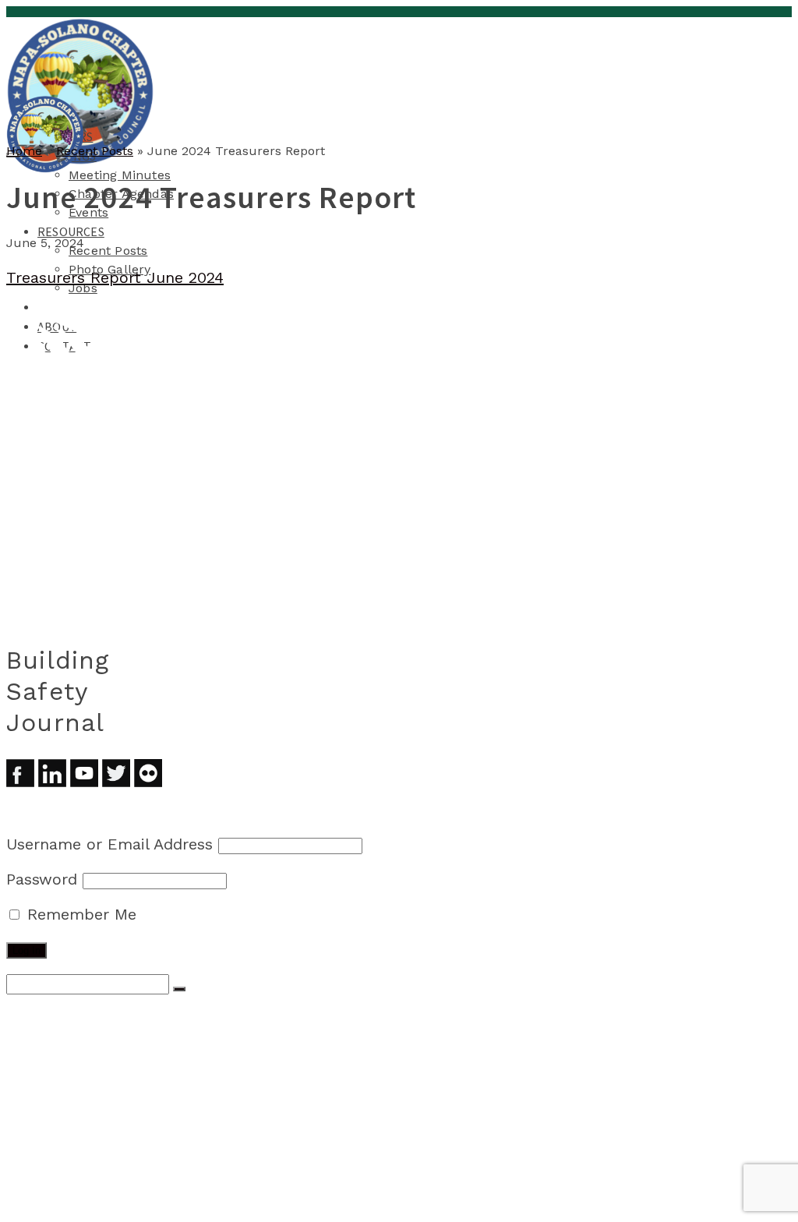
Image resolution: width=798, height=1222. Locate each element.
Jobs (83, 288)
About (57, 1186)
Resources (70, 231)
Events (90, 1092)
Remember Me (79, 914)
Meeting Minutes (120, 175)
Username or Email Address (109, 844)
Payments (67, 1170)
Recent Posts (108, 250)
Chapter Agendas (123, 1077)
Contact (64, 1202)
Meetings (67, 1046)
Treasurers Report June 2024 (115, 277)
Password (41, 879)
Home (54, 1014)
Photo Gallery (115, 1139)
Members (65, 1030)
